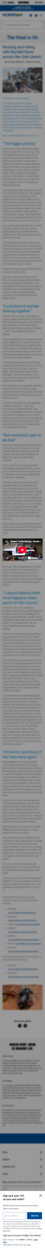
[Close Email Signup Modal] (40, 1195)
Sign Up (34, 1215)
